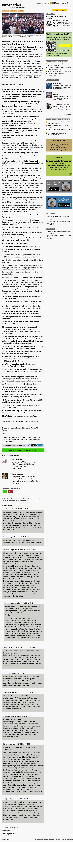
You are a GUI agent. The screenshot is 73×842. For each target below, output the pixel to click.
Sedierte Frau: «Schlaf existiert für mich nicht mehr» (58, 222)
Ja (5, 492)
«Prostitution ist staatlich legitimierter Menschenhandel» (58, 217)
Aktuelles (6, 11)
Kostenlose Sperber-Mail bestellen (23, 450)
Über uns (13, 11)
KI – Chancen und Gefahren (61, 104)
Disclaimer (63, 839)
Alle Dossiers (67, 114)
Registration (63, 3)
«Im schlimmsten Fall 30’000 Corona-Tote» (60, 71)
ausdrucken (22, 445)
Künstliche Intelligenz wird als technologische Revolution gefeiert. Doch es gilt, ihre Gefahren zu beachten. (61, 108)
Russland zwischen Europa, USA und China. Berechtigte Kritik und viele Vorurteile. (62, 98)
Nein (10, 492)
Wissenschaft (57, 83)
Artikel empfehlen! (9, 445)
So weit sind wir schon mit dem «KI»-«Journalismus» (57, 64)
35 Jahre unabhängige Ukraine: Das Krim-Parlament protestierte (60, 68)
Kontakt (58, 839)
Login (57, 3)
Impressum (70, 839)
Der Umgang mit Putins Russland (59, 93)
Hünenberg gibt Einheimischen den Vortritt (59, 231)
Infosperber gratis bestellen (59, 10)
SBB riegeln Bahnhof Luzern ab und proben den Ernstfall (59, 236)
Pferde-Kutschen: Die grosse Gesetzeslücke (56, 74)
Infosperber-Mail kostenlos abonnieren (44, 839)
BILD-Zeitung (20, 421)
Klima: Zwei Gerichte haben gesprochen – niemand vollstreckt (60, 130)
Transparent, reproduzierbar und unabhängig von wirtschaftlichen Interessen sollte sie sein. (62, 87)
